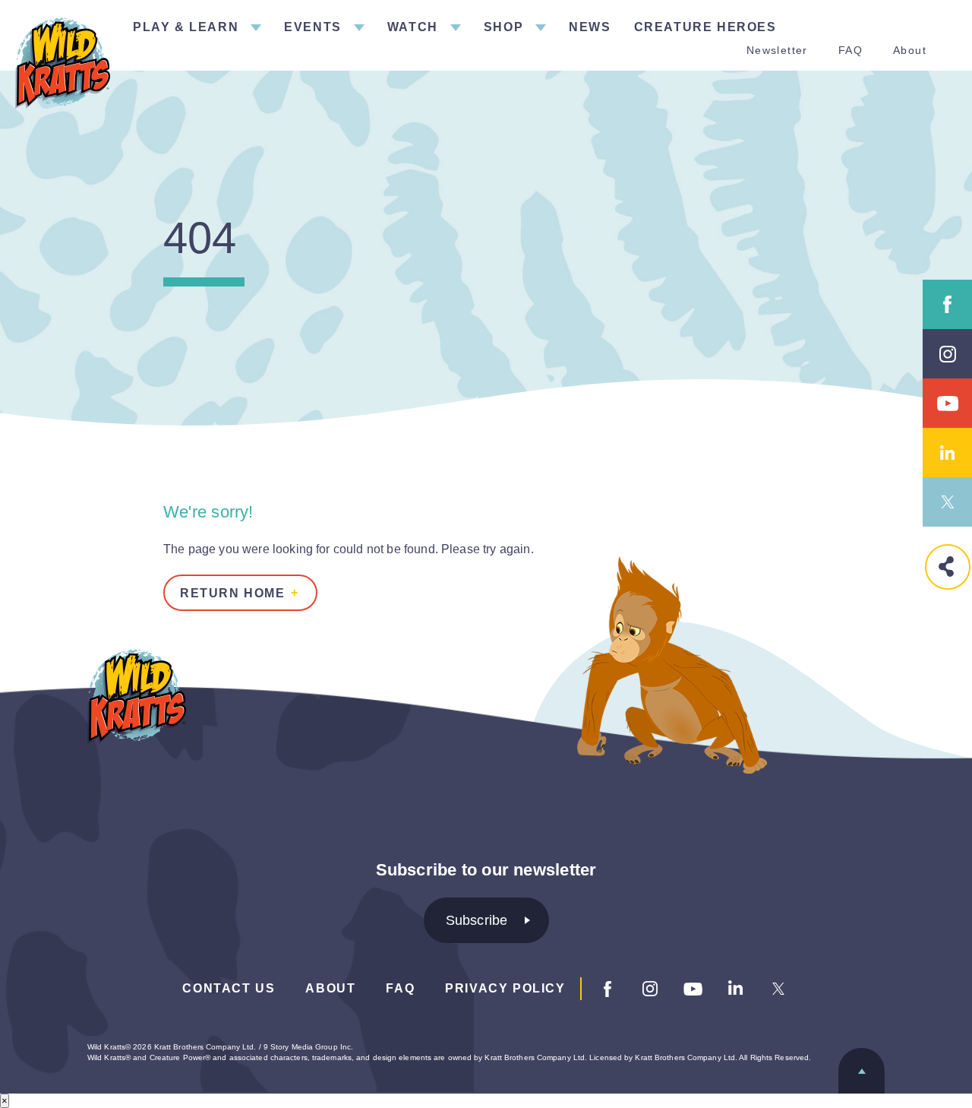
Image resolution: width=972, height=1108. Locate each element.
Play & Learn (185, 27)
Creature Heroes (705, 27)
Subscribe (477, 920)
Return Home (233, 593)
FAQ (850, 50)
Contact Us (228, 988)
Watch (412, 27)
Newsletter (777, 50)
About (909, 50)
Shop (503, 27)
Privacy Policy (505, 988)
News (590, 27)
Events (313, 27)
